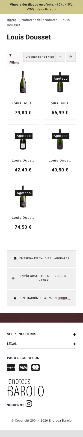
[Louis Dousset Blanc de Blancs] (60, 150)
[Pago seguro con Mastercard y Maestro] (29, 403)
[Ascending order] (70, 56)
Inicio (11, 20)
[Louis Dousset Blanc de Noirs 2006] (23, 208)
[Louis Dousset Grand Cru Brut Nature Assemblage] (60, 93)
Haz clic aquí (46, 9)
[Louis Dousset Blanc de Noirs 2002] (23, 93)
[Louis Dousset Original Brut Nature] (23, 150)
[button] (41, 334)
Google (64, 298)
